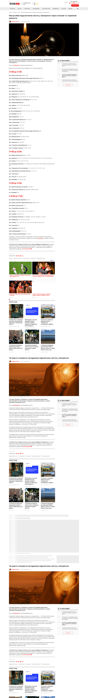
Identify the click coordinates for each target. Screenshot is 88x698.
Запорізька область (46, 456)
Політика (27, 8)
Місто (19, 8)
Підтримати (75, 5)
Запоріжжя (33, 258)
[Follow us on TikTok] (76, 3)
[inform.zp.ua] (14, 3)
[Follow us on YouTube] (74, 3)
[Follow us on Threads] (78, 3)
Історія (63, 8)
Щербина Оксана (15, 21)
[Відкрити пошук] (77, 8)
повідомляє (16, 65)
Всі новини (68, 84)
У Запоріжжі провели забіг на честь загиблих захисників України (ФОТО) (31, 347)
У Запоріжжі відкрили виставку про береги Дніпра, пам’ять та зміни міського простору (48, 347)
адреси (10, 258)
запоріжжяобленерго (41, 258)
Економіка (36, 8)
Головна (12, 8)
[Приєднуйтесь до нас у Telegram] (73, 3)
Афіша (70, 8)
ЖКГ (19, 12)
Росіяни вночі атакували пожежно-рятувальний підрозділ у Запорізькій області (16, 322)
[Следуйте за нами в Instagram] (71, 3)
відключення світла (17, 258)
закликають (40, 238)
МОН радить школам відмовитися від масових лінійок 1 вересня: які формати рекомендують (31, 322)
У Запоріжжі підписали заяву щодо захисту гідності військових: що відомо (15, 347)
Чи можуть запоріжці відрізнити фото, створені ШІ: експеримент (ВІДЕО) (47, 322)
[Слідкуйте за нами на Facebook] (69, 3)
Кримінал (55, 8)
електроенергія (26, 258)
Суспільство (46, 8)
